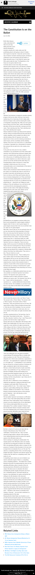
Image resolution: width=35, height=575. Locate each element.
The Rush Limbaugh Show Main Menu (13, 7)
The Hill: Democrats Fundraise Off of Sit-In (16, 555)
